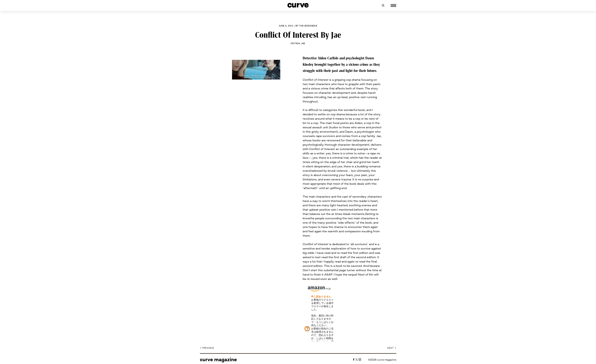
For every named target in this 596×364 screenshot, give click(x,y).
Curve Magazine (218, 359)
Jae (303, 43)
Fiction (295, 43)
